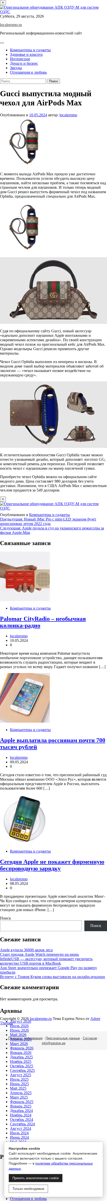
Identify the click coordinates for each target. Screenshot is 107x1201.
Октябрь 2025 (21, 1066)
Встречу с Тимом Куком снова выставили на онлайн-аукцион (52, 977)
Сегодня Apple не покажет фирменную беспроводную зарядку (52, 865)
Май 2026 (18, 1035)
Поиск (5, 918)
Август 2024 (20, 1128)
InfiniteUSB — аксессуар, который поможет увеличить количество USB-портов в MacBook (46, 961)
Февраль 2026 (21, 1048)
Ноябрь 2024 (20, 1115)
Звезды (16, 68)
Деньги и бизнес (24, 63)
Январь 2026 (20, 1052)
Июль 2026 (19, 1026)
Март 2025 (19, 1097)
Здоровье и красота (26, 54)
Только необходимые (28, 1189)
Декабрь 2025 (21, 1057)
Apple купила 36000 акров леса (26, 950)
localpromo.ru (11, 25)
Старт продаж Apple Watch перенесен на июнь (39, 954)
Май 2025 (18, 1088)
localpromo (68, 115)
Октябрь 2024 (21, 1119)
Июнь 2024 (19, 1137)
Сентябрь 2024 (22, 1124)
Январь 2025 (20, 1106)
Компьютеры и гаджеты (30, 50)
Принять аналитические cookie (35, 1178)
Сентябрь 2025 (22, 1070)
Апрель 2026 (21, 1039)
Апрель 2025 (21, 1093)
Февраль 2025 (21, 1102)
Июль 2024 (19, 1133)
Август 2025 (20, 1075)
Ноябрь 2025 (20, 1061)
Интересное (20, 59)
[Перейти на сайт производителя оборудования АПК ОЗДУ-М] (53, 12)
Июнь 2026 (19, 1030)
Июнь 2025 (19, 1084)
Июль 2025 (19, 1079)
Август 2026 (20, 1021)
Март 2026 (19, 1044)
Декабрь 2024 (21, 1111)
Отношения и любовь (28, 72)
